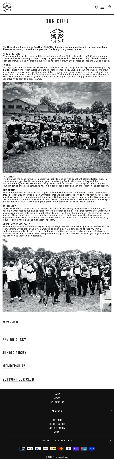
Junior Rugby (14, 353)
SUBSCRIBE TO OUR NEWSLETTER (56, 441)
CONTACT (57, 420)
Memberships (14, 366)
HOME (57, 394)
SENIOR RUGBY (57, 424)
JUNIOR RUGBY (57, 428)
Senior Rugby (14, 340)
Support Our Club (18, 379)
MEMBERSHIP (57, 402)
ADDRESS (57, 411)
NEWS (57, 398)
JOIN (57, 432)
